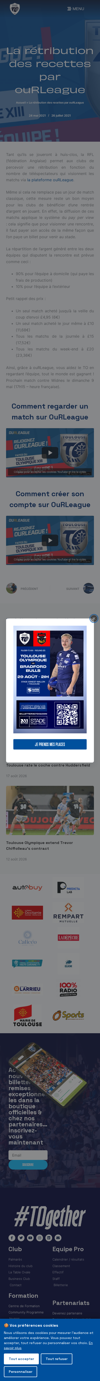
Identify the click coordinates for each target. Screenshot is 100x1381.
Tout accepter (21, 1359)
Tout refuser (56, 1359)
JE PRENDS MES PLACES (50, 744)
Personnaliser (20, 1371)
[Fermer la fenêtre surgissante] (94, 618)
